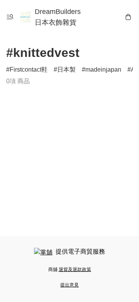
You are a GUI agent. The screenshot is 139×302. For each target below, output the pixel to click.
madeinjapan (103, 69)
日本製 (66, 69)
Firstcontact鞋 (28, 69)
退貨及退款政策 (75, 269)
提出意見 (69, 285)
